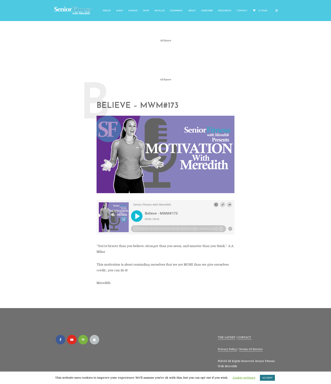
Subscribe (207, 11)
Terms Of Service (251, 349)
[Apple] (94, 339)
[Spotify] (83, 339)
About (192, 11)
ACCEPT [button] (267, 377)
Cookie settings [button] (244, 377)
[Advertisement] (165, 60)
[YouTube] (72, 339)
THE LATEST (226, 337)
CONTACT (244, 337)
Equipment (176, 11)
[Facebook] (60, 339)
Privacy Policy (227, 349)
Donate (133, 11)
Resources (224, 11)
